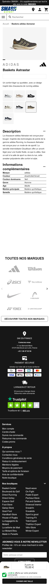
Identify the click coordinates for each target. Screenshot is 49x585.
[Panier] (46, 9)
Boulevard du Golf (11, 491)
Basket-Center (9, 488)
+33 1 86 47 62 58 (24, 351)
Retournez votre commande (24, 393)
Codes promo (8, 441)
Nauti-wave (31, 488)
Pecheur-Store (32, 498)
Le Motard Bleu (9, 530)
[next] (47, 289)
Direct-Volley (8, 498)
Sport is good (32, 514)
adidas (11, 64)
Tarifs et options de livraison (15, 471)
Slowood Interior (33, 504)
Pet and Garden (33, 501)
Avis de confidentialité (12, 474)
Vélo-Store (31, 527)
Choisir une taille (24, 581)
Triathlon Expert (33, 524)
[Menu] (3, 17)
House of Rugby (10, 517)
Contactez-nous (24, 342)
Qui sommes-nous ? (12, 451)
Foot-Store (7, 504)
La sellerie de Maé (11, 527)
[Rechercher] (10, 17)
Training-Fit (31, 517)
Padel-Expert (32, 494)
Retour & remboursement (14, 461)
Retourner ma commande (14, 438)
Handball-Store (9, 514)
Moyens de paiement (12, 467)
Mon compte (8, 428)
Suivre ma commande (12, 435)
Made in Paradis (10, 534)
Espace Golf (8, 501)
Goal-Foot (7, 511)
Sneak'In (30, 507)
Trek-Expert (31, 520)
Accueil (6, 23)
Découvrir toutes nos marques (24, 318)
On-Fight (30, 491)
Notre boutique (9, 477)
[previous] (2, 289)
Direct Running (9, 494)
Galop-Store (8, 507)
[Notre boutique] (33, 9)
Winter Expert (32, 530)
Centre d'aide (8, 431)
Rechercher (17, 17)
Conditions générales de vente (17, 458)
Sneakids (30, 511)
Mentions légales (10, 464)
